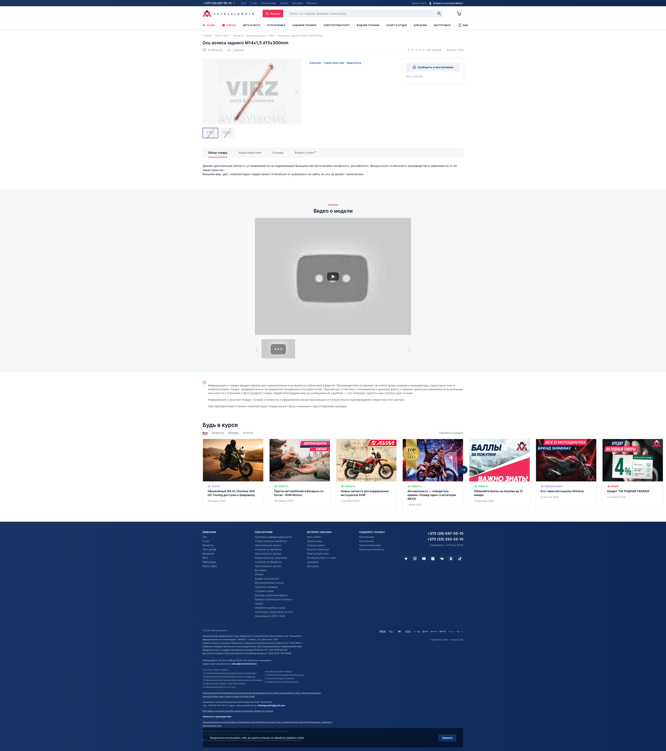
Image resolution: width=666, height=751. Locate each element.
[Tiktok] (459, 558)
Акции (210, 25)
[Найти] (439, 13)
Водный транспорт (318, 549)
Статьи (248, 433)
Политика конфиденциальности (273, 536)
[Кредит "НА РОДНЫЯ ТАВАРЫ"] (632, 475)
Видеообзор (354, 62)
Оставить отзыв (264, 591)
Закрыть (447, 737)
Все (205, 433)
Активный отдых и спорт (321, 557)
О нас (206, 541)
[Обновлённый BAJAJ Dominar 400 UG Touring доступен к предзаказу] (233, 475)
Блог (205, 557)
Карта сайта (210, 566)
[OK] (450, 558)
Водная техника (368, 25)
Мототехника (366, 536)
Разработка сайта (439, 639)
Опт (205, 536)
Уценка (231, 25)
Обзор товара (217, 152)
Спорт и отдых (396, 25)
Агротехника (276, 25)
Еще (465, 25)
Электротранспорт (336, 25)
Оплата (259, 574)
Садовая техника (304, 25)
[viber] (414, 558)
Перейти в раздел (451, 433)
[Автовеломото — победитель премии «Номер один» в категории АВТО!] (433, 475)
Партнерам (209, 561)
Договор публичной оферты (271, 595)
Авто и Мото (314, 536)
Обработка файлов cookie (270, 607)
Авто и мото (251, 25)
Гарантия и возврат (266, 586)
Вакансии (208, 553)
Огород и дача (315, 545)
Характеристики (334, 62)
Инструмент (442, 25)
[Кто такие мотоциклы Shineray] (566, 475)
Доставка (260, 570)
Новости (218, 433)
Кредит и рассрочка (267, 578)
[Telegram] (405, 558)
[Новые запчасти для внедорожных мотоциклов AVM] (366, 475)
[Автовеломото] (228, 13)
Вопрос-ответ (304, 152)
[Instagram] (432, 558)
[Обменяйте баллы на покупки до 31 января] (499, 475)
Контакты (208, 545)
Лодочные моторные (371, 549)
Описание (315, 62)
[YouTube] (423, 558)
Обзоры (233, 433)
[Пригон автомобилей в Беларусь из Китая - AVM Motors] (299, 475)
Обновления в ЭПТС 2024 (270, 616)
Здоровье (313, 561)
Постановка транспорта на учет (274, 611)
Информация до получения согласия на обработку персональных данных (271, 562)
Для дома (420, 25)
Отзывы (278, 152)
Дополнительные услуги (269, 582)
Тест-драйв (209, 549)
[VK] (441, 558)
